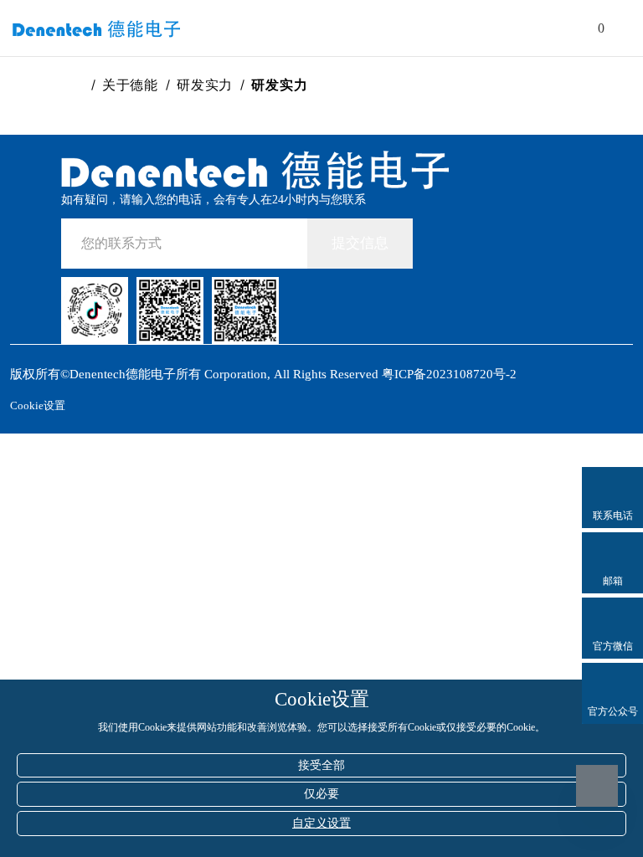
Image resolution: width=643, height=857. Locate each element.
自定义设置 (321, 823)
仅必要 (321, 794)
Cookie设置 (37, 405)
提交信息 (360, 243)
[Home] (78, 85)
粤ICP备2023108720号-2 (449, 374)
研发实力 (205, 85)
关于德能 (130, 85)
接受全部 (321, 765)
